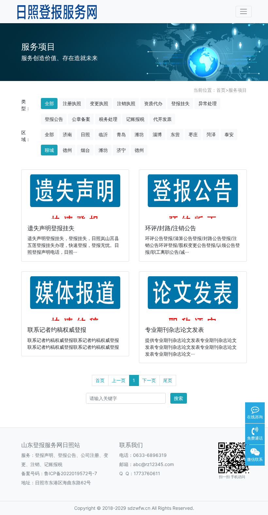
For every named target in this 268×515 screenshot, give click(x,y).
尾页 (167, 380)
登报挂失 (180, 103)
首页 (221, 90)
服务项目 (237, 90)
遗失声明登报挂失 (51, 228)
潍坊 (139, 134)
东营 (175, 134)
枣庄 (193, 134)
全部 (49, 103)
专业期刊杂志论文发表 (174, 329)
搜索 (178, 398)
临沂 (103, 134)
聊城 (49, 150)
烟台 (85, 150)
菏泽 (211, 134)
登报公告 (54, 119)
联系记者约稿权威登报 (56, 329)
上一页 (119, 380)
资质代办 (153, 103)
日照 (85, 134)
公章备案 (81, 119)
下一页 (149, 380)
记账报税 (135, 119)
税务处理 (108, 119)
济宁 (121, 150)
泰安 (229, 134)
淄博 (157, 134)
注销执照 (126, 103)
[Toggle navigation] (244, 11)
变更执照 (99, 103)
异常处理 (207, 103)
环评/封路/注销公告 (170, 228)
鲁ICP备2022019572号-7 (70, 473)
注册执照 (72, 103)
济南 (67, 134)
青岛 (121, 134)
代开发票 (162, 119)
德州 (67, 150)
